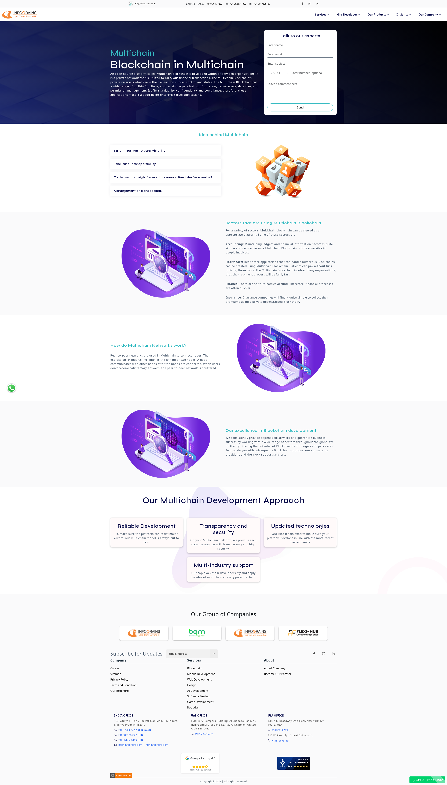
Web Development (199, 679)
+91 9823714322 (238, 3)
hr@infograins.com (157, 744)
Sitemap (115, 674)
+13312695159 (280, 740)
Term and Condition (123, 685)
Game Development (200, 702)
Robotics (193, 707)
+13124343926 (280, 730)
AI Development (197, 691)
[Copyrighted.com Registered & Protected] (121, 775)
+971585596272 (204, 734)
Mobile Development (201, 674)
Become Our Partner (277, 674)
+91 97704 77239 (213, 3)
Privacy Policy (119, 679)
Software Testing (198, 696)
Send (300, 107)
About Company (274, 668)
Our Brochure (119, 691)
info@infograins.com (145, 3)
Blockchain (194, 668)
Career (114, 668)
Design (191, 685)
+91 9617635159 (262, 3)
